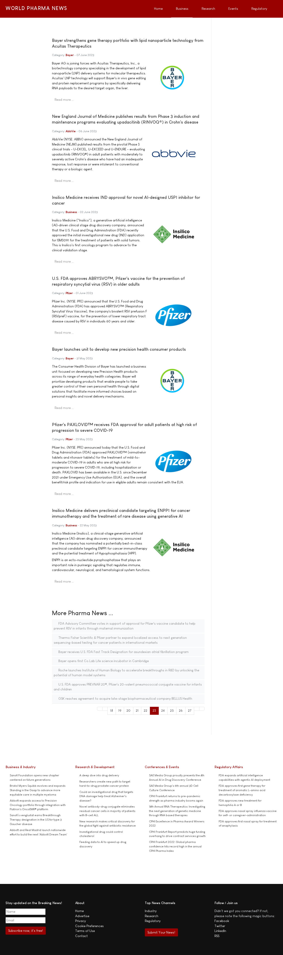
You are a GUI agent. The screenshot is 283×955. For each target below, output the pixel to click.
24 (163, 710)
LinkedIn (220, 931)
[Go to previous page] (105, 709)
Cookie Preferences (89, 926)
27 (189, 710)
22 (145, 710)
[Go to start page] (100, 709)
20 (128, 710)
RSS (216, 936)
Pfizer (69, 293)
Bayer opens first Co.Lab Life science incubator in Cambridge (103, 661)
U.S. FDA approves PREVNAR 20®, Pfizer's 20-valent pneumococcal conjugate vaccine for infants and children (128, 686)
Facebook (221, 921)
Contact (81, 936)
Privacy (80, 921)
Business (71, 212)
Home (79, 911)
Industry (151, 911)
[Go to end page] (202, 709)
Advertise (82, 916)
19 (119, 710)
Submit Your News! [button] (161, 932)
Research (151, 916)
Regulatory (153, 921)
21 (137, 710)
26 (181, 710)
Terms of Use (85, 931)
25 (172, 710)
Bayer (70, 55)
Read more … (64, 99)
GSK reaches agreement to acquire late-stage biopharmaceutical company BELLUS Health (124, 698)
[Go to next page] (196, 709)
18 (111, 710)
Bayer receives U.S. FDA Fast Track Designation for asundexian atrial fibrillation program (123, 652)
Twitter (219, 926)
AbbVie (71, 131)
